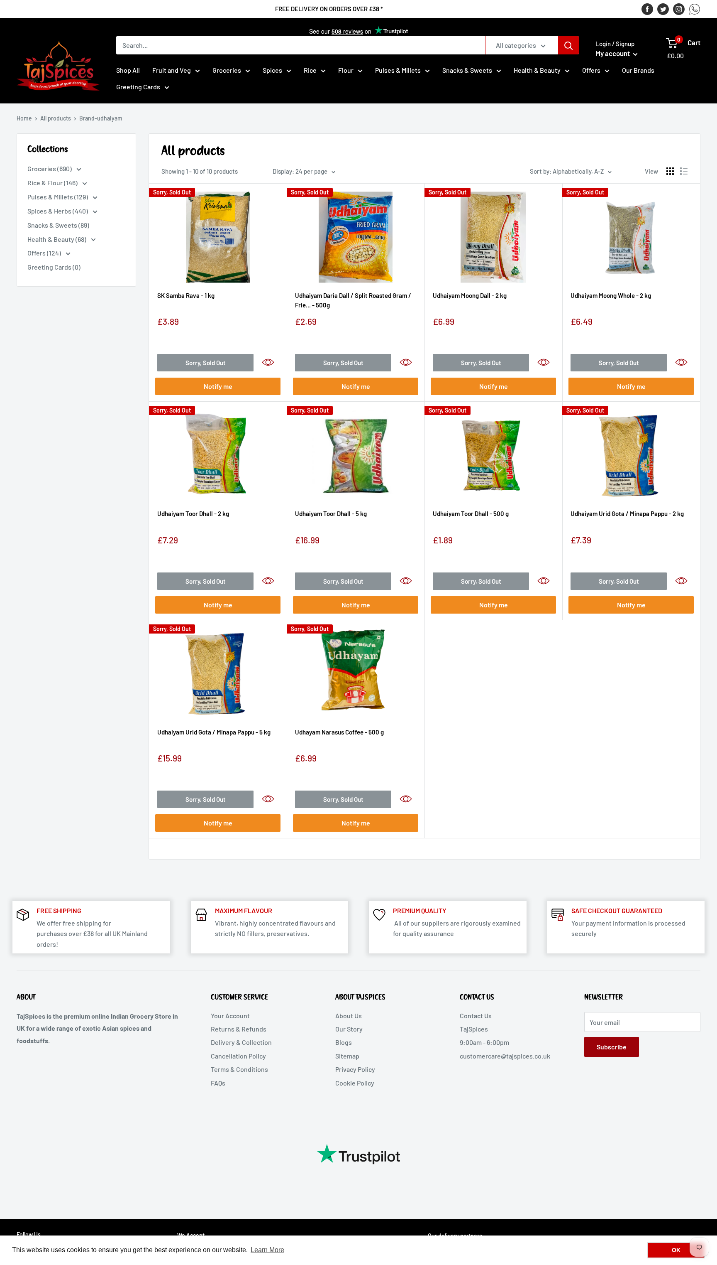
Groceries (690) (50, 168)
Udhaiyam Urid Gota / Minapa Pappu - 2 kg (627, 513)
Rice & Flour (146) (53, 183)
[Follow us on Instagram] (679, 8)
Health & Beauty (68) (57, 239)
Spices (272, 70)
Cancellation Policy (238, 1056)
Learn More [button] (267, 1249)
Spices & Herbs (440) (58, 211)
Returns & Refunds (238, 1029)
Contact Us (476, 1015)
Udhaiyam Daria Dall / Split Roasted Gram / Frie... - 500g (353, 300)
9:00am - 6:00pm (484, 1042)
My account (613, 53)
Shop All (128, 70)
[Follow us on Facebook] (647, 8)
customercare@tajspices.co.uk (505, 1056)
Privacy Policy (355, 1069)
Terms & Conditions (239, 1069)
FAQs (218, 1083)
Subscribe (612, 1047)
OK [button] (676, 1250)
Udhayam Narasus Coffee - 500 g (339, 732)
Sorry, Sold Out (205, 362)
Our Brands (638, 70)
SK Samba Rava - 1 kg (186, 295)
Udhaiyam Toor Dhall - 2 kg (193, 513)
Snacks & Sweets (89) (58, 225)
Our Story (349, 1029)
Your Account (230, 1015)
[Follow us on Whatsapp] (694, 8)
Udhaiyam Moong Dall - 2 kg (470, 295)
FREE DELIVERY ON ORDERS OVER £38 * (329, 8)
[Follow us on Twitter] (663, 8)
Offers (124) (44, 253)
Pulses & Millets (398, 70)
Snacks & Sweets (467, 70)
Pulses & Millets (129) (58, 197)
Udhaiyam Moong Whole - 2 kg (611, 295)
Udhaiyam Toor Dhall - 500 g (471, 513)
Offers (591, 70)
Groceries (226, 70)
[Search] (568, 45)
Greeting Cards (138, 87)
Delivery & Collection (241, 1042)
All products (55, 118)
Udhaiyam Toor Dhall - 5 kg (331, 513)
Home (24, 118)
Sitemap (347, 1056)
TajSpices (474, 1029)
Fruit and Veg (171, 70)
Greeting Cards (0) (53, 267)
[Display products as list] (684, 171)
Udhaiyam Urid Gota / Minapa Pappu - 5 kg (214, 732)
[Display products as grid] (670, 171)
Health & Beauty (537, 70)
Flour (346, 70)
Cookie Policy (354, 1083)
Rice (310, 70)
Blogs (343, 1042)
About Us (348, 1015)
